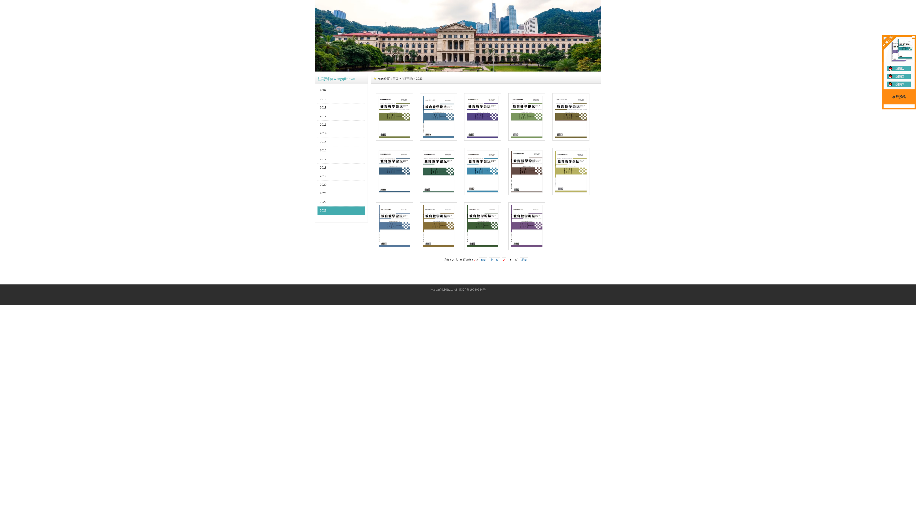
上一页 (494, 260)
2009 (323, 90)
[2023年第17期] (483, 137)
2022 (323, 202)
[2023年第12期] (483, 191)
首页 (395, 78)
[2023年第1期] (527, 246)
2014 (323, 133)
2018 (323, 167)
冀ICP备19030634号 (472, 289)
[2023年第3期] (438, 246)
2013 (323, 124)
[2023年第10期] (571, 191)
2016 (323, 150)
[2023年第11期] (527, 191)
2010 (323, 99)
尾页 (524, 260)
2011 (323, 107)
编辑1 (899, 68)
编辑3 (899, 84)
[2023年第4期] (394, 246)
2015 (323, 142)
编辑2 (899, 76)
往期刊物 (407, 78)
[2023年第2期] (483, 246)
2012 (323, 116)
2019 (323, 176)
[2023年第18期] (438, 137)
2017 (323, 159)
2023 (323, 210)
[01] (458, 70)
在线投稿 (899, 97)
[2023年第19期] (394, 137)
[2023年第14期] (394, 191)
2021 (323, 193)
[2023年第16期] (527, 137)
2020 (323, 184)
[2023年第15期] (571, 137)
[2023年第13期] (438, 191)
